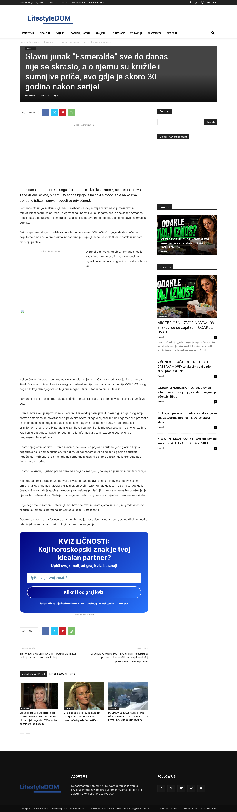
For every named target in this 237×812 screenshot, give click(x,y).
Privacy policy (78, 2)
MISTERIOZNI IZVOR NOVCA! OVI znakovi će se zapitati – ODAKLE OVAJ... (186, 327)
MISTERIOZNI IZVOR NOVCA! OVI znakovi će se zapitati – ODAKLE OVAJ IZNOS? (185, 243)
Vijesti (60, 33)
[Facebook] (190, 2)
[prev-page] (22, 731)
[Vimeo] (202, 2)
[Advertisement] (84, 153)
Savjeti (100, 33)
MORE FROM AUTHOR (62, 674)
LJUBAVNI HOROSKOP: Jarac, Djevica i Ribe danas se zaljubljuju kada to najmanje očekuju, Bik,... (187, 392)
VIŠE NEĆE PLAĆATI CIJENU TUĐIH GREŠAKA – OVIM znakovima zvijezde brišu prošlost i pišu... (184, 366)
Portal (164, 251)
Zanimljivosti (80, 33)
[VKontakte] (208, 2)
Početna (53, 2)
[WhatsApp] (71, 112)
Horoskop (117, 33)
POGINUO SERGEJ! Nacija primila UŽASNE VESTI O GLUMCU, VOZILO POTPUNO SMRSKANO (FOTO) (128, 716)
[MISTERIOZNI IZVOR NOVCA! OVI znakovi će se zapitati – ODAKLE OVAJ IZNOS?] (187, 235)
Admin (32, 95)
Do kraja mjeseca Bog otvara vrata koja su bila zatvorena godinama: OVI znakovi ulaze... (187, 417)
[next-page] (28, 731)
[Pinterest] (62, 112)
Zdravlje (136, 33)
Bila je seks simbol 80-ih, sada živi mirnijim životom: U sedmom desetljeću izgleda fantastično (82, 716)
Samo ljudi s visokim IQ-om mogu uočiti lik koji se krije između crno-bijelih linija (48, 655)
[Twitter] (196, 2)
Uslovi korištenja (96, 2)
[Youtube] (214, 2)
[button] (212, 33)
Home (23, 42)
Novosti (45, 33)
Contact (64, 2)
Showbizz (154, 33)
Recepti (172, 33)
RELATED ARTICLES (33, 674)
